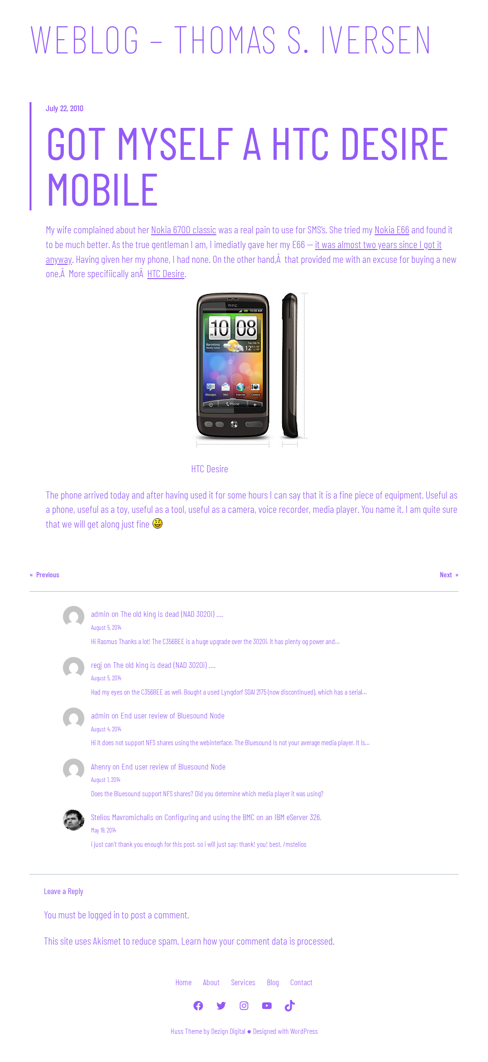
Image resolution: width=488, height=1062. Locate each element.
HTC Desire (165, 273)
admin (100, 613)
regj (96, 664)
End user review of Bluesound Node (172, 715)
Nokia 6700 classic (183, 229)
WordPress (304, 1030)
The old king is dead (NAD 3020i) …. (172, 613)
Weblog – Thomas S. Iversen (231, 38)
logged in (104, 914)
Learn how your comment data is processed (257, 940)
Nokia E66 (392, 229)
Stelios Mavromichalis (122, 817)
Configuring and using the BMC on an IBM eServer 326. (242, 817)
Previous (47, 574)
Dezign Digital (228, 1030)
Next (446, 574)
